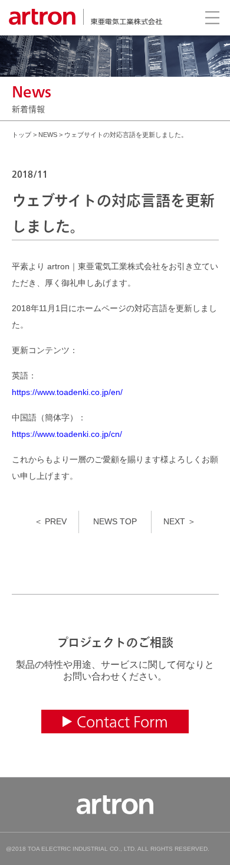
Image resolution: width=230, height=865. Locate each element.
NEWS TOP (115, 521)
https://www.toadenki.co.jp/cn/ (67, 434)
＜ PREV (50, 521)
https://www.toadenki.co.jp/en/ (67, 392)
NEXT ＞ (179, 521)
